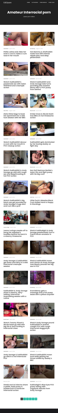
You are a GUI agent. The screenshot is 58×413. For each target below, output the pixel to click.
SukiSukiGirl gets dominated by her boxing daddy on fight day (42, 144)
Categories (35, 2)
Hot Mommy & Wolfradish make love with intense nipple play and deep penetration (41, 55)
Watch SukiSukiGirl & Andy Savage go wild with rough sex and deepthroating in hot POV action (15, 173)
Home (28, 2)
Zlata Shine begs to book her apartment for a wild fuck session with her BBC (15, 116)
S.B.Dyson (8, 2)
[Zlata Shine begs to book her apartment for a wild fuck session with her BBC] (16, 101)
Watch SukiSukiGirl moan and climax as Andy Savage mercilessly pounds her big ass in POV (42, 263)
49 (36, 399)
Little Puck (32, 197)
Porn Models (43, 2)
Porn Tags (51, 2)
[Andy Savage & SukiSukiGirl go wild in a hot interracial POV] (16, 341)
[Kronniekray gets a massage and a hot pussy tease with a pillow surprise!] (42, 278)
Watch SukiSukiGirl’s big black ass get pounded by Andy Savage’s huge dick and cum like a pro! (15, 203)
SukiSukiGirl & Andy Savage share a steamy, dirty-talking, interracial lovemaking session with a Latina (15, 294)
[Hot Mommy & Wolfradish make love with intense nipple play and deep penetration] (42, 39)
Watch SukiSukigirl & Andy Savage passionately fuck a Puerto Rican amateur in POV (42, 233)
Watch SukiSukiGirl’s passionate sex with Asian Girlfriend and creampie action (15, 85)
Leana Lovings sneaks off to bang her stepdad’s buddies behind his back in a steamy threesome (15, 233)
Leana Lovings (6, 227)
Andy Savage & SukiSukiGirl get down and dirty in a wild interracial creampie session (16, 263)
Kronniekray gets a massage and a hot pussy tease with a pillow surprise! (42, 293)
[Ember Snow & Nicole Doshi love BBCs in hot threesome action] (42, 101)
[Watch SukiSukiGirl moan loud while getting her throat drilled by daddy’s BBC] (42, 341)
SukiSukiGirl (6, 48)
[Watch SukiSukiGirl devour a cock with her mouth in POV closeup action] (16, 129)
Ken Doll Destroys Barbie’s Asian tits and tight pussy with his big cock (41, 172)
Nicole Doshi (32, 110)
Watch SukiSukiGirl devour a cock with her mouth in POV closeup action (15, 144)
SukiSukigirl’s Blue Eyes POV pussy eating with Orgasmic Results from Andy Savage (42, 388)
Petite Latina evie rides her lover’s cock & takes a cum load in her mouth (15, 54)
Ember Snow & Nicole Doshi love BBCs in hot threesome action (42, 116)
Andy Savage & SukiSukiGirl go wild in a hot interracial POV (15, 356)
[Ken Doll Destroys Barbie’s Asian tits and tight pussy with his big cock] (42, 157)
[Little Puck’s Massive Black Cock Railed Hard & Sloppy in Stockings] (42, 187)
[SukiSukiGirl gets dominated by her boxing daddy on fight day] (42, 129)
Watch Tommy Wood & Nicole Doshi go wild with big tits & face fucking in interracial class (14, 325)
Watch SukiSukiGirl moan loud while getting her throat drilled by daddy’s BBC (41, 357)
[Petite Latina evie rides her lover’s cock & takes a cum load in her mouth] (16, 39)
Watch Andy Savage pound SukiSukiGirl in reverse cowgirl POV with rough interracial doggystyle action (42, 326)
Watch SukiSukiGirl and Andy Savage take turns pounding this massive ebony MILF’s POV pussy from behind (40, 86)
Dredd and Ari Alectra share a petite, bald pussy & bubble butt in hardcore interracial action (16, 388)
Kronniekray (32, 287)
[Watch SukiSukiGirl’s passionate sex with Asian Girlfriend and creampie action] (16, 69)
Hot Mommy (32, 48)
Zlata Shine (6, 110)
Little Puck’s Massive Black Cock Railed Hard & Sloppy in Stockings (41, 202)
